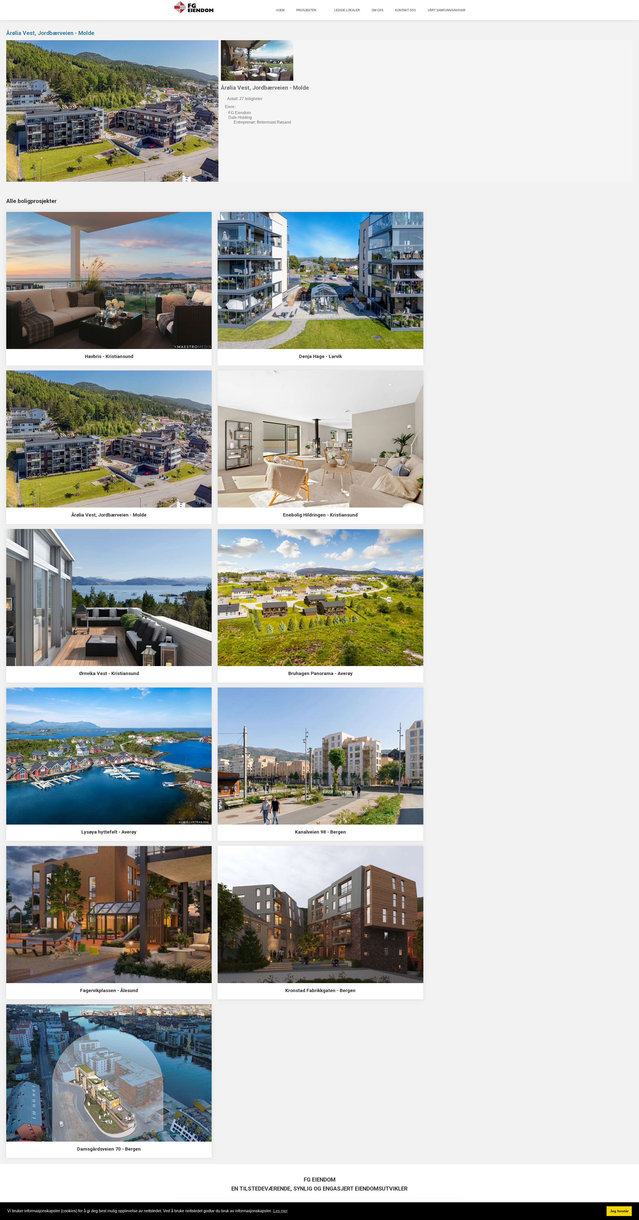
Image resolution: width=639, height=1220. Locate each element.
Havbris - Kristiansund (109, 356)
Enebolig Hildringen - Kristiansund (320, 515)
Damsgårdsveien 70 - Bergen (109, 1149)
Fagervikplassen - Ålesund (109, 990)
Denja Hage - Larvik (320, 356)
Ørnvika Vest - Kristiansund (109, 673)
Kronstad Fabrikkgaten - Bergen (320, 990)
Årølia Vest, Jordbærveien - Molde (50, 33)
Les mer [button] (280, 1211)
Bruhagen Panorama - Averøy (320, 673)
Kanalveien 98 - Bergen (320, 832)
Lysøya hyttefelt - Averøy (109, 832)
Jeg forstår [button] (619, 1211)
